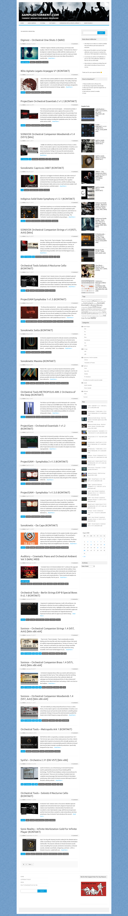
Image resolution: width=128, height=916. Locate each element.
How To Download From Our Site (29, 885)
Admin (24, 43)
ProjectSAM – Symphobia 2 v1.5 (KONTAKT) (44, 461)
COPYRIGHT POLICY (26, 879)
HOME (22, 876)
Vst (30, 159)
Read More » (52, 58)
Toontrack (84, 316)
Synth (89, 313)
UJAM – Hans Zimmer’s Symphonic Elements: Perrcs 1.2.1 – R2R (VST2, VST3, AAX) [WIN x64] (96, 493)
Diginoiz (32, 62)
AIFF (82, 299)
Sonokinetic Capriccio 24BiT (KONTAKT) (42, 168)
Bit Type (85, 349)
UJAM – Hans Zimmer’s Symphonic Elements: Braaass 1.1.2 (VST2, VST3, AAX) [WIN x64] (97, 499)
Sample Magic (95, 310)
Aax (22, 256)
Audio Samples (32, 23)
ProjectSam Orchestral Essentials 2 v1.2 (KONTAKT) (49, 101)
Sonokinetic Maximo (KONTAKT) (38, 361)
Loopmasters (84, 307)
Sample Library (88, 310)
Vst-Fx (84, 318)
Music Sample (87, 388)
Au (85, 331)
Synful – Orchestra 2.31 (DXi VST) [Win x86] (44, 760)
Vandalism (93, 316)
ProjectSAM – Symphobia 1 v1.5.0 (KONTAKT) (45, 492)
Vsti (50, 159)
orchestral (45, 62)
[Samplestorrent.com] (64, 21)
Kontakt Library (36, 92)
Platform (85, 366)
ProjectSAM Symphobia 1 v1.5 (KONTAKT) (43, 299)
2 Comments (74, 599)
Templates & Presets (89, 362)
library (42, 92)
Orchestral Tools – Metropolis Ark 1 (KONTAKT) (46, 729)
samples (84, 312)
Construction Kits (37, 583)
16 (104, 544)
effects (94, 301)
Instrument (35, 159)
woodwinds (55, 159)
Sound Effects (99, 312)
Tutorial (42, 23)
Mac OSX (86, 371)
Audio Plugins (88, 23)
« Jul (84, 556)
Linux (85, 368)
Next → (31, 864)
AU (88, 299)
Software (52, 23)
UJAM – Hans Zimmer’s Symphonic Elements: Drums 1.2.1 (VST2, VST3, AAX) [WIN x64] (97, 519)
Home (22, 23)
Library (23, 92)
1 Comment (74, 140)
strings (51, 256)
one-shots (38, 62)
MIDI (44, 583)
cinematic (29, 583)
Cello (27, 290)
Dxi (22, 784)
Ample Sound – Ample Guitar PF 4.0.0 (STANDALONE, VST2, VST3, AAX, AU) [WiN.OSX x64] (97, 462)
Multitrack (84, 309)
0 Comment (74, 43)
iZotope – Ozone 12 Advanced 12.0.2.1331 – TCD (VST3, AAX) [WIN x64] (97, 512)
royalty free (61, 583)
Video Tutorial (99, 316)
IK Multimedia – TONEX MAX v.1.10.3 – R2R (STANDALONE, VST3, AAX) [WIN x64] (97, 450)
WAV (66, 583)
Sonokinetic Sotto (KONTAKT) (37, 330)
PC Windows (24, 159)
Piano (55, 583)
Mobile (86, 373)
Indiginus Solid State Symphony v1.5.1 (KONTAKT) (48, 198)
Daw (85, 393)
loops (90, 307)
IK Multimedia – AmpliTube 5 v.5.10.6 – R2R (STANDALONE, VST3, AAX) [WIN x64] (97, 444)
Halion (102, 301)
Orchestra (58, 417)
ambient (23, 583)
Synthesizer (94, 313)
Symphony (55, 221)
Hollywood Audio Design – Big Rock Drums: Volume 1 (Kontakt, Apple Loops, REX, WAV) (96, 426)
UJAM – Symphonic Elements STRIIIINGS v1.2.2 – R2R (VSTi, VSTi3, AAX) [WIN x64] (97, 486)
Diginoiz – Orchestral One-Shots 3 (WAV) (43, 40)
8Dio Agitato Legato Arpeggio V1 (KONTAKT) (45, 71)
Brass (27, 383)
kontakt (28, 92)
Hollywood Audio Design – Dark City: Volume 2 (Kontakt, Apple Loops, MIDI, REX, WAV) (97, 419)
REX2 (83, 310)
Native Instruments (94, 309)
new (102, 309)
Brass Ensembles (30, 417)
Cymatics (89, 301)
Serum (90, 312)
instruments (35, 751)
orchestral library (68, 321)
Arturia (85, 299)
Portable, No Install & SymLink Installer (92, 380)
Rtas (85, 337)
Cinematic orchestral (31, 321)
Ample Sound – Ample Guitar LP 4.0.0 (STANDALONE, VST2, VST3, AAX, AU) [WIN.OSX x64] (97, 506)
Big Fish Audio (92, 299)
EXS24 (98, 301)
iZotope (95, 303)
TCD (106, 313)
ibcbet (82, 900)
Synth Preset (102, 313)
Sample (85, 382)
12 (91, 544)
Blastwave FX (99, 299)
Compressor (83, 301)
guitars (32, 854)
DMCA (22, 882)
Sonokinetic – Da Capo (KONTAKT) (39, 525)
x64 (37, 653)
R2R (104, 309)
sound (93, 312)
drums (27, 854)
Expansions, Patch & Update (90, 357)
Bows (27, 619)
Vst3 (85, 345)
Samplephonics (102, 310)
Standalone (87, 340)
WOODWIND (65, 383)
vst (46, 159)
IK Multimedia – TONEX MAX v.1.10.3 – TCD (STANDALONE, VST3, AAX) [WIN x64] (97, 413)
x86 (40, 653)
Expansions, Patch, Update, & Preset (69, 23)
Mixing (99, 307)
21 (97, 547)
